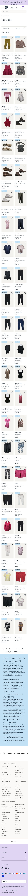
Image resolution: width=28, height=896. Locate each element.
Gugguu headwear (5, 797)
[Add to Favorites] (12, 38)
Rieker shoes (4, 789)
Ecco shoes (17, 785)
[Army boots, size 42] (21, 121)
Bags (2, 833)
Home (2, 15)
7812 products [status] (5, 32)
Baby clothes (18, 827)
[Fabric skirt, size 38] (7, 447)
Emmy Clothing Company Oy (13, 886)
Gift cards (3, 835)
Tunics (3, 829)
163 (22, 649)
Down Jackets (18, 806)
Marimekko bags (19, 797)
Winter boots (4, 816)
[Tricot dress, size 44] (7, 626)
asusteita (5, 712)
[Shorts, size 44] (7, 601)
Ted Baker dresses (19, 777)
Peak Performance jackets (5, 782)
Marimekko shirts (19, 772)
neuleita (5, 702)
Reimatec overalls (5, 795)
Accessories (4, 831)
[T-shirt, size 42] (21, 601)
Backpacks (17, 833)
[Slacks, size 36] (7, 550)
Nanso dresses (18, 774)
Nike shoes (17, 787)
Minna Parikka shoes (6, 787)
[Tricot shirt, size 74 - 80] (21, 44)
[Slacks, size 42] (21, 526)
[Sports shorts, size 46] (21, 577)
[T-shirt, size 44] (7, 577)
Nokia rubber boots (6, 793)
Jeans (2, 820)
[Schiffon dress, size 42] (7, 224)
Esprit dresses (4, 777)
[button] (25, 8)
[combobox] (14, 11)
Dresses (3, 827)
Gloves (16, 818)
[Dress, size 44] (7, 349)
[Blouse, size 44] (21, 349)
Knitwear (3, 825)
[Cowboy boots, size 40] (21, 172)
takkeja (14, 702)
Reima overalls (18, 793)
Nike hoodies (4, 769)
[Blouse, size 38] (7, 249)
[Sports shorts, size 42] (7, 500)
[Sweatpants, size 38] (21, 224)
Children (3, 804)
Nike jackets (4, 779)
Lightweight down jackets (5, 813)
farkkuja (5, 726)
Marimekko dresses (6, 774)
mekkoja (17, 700)
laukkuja (18, 710)
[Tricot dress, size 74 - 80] (7, 70)
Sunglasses (17, 831)
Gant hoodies (18, 766)
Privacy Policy (5, 890)
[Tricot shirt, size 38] (7, 275)
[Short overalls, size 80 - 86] (7, 121)
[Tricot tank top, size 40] (21, 373)
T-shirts (17, 822)
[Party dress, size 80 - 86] (21, 96)
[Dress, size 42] (7, 373)
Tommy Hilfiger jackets (20, 781)
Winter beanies (5, 818)
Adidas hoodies (5, 766)
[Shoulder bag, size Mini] (21, 147)
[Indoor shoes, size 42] (7, 172)
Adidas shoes (4, 785)
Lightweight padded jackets (20, 809)
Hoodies (17, 825)
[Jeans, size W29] (7, 324)
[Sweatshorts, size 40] (21, 473)
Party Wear (17, 820)
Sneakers (17, 816)
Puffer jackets (4, 809)
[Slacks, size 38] (21, 275)
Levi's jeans (4, 772)
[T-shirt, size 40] (7, 423)
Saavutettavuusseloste (7, 892)
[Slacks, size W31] (21, 299)
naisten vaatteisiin (19, 709)
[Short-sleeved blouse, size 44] (21, 249)
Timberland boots (5, 791)
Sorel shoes (17, 789)
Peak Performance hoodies (19, 769)
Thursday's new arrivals (7, 806)
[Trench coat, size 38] (7, 526)
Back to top (14, 841)
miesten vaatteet (15, 736)
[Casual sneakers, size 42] (7, 147)
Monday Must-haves (20, 804)
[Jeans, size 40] (21, 324)
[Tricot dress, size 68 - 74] (21, 70)
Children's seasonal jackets (19, 813)
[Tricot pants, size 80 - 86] (7, 44)
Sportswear (4, 822)
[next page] (25, 649)
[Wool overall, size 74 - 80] (7, 96)
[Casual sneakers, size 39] (7, 198)
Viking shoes (18, 791)
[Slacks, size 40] (21, 198)
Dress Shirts (18, 829)
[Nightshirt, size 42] (21, 398)
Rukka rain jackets (19, 795)
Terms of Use (13, 890)
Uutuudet (7, 15)
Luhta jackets (18, 779)
